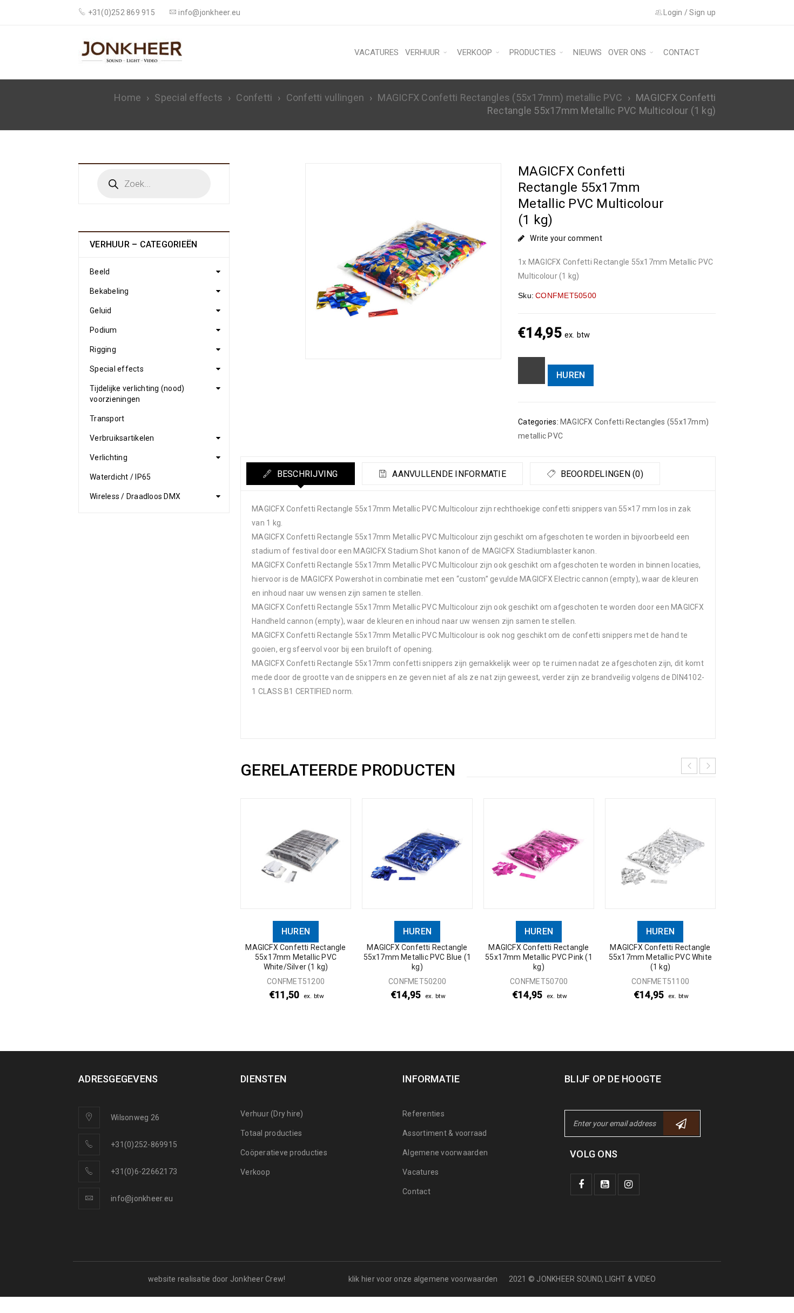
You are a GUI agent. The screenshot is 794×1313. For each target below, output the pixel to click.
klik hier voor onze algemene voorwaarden (423, 1279)
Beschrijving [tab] (306, 474)
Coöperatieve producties (283, 1152)
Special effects (188, 97)
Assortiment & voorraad (444, 1133)
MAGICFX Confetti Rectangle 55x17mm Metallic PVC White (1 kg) (660, 957)
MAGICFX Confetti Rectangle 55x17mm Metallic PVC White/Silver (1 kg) (295, 957)
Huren (570, 375)
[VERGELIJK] (531, 370)
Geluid (101, 310)
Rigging (103, 349)
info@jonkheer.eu (142, 1198)
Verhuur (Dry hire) (272, 1113)
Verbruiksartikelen (122, 438)
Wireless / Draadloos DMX (135, 496)
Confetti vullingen (325, 97)
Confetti (254, 97)
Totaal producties (271, 1133)
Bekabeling (109, 291)
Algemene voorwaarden (445, 1152)
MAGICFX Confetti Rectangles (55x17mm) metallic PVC (500, 97)
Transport (107, 418)
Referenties (423, 1113)
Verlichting (108, 457)
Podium (103, 330)
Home (127, 97)
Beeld (100, 271)
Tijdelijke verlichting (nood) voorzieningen (137, 393)
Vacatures (420, 1172)
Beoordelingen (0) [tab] (600, 474)
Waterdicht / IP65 (120, 477)
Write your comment (566, 238)
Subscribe (681, 1123)
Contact (416, 1191)
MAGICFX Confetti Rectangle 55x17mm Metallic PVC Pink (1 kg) (539, 957)
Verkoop (255, 1172)
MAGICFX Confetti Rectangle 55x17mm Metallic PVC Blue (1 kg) (418, 957)
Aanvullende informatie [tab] (448, 474)
